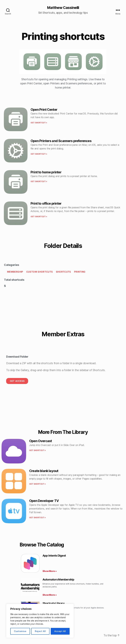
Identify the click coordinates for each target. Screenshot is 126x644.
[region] (40, 621)
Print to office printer (46, 203)
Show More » (50, 571)
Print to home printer (46, 172)
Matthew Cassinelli (63, 8)
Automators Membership (58, 579)
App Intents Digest (54, 555)
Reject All (40, 631)
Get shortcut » (39, 122)
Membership (15, 271)
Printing (79, 271)
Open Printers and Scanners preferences (61, 141)
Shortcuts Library (54, 603)
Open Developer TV (44, 501)
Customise (20, 631)
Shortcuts (63, 271)
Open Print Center (44, 110)
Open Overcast (40, 441)
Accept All (60, 631)
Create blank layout (43, 471)
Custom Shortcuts (39, 271)
